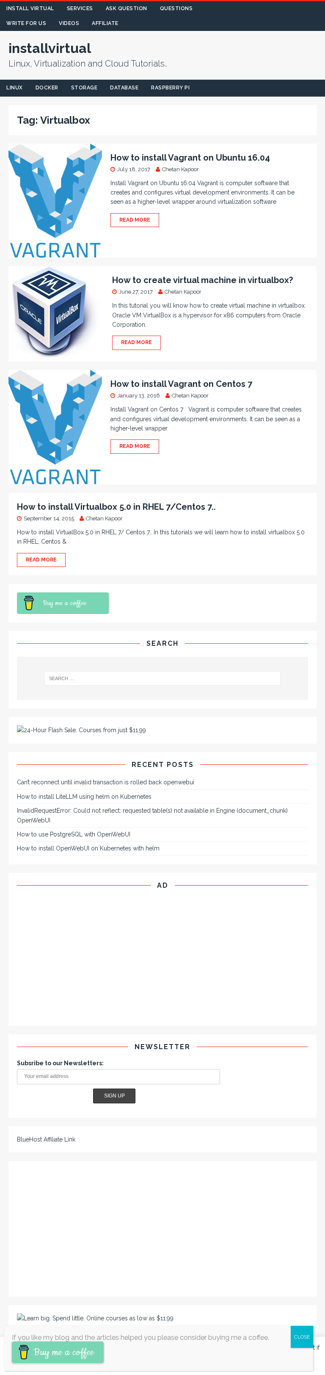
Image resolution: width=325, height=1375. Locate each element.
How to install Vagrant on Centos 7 (181, 384)
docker (47, 88)
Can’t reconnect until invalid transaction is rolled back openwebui (105, 782)
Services (80, 8)
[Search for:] (162, 678)
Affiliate (105, 23)
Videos (69, 23)
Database (124, 88)
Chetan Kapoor (180, 169)
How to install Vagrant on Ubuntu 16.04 (190, 158)
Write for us (26, 23)
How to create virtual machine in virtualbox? (202, 280)
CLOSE (302, 1337)
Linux (14, 88)
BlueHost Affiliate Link (46, 1139)
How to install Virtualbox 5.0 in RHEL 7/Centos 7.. (116, 507)
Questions (176, 8)
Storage (84, 88)
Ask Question (126, 8)
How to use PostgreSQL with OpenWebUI (73, 834)
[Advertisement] (162, 958)
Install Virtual (30, 8)
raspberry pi (170, 88)
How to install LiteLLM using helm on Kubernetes (84, 796)
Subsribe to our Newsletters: (60, 1063)
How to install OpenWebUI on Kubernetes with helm (88, 848)
